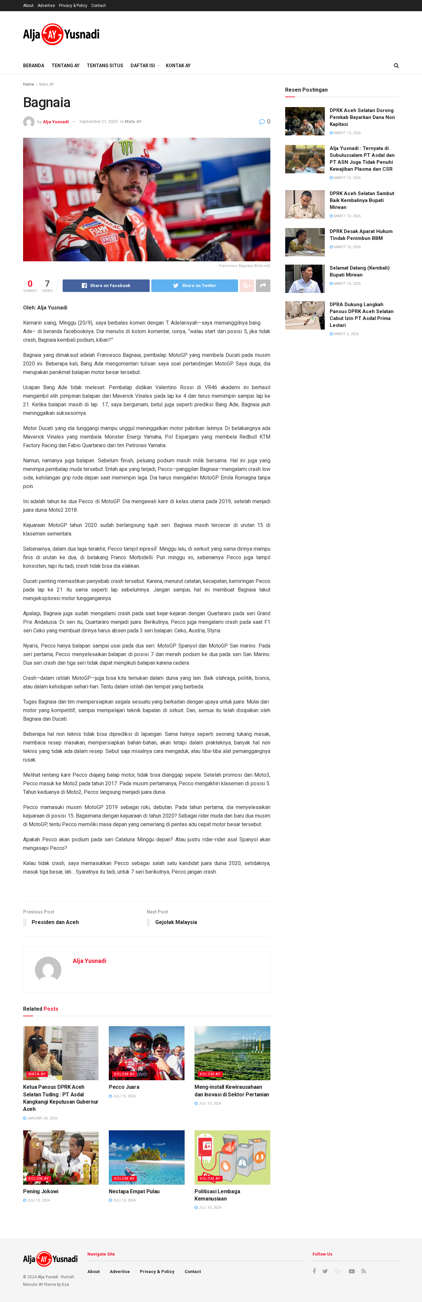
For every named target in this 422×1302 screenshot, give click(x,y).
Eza (65, 1284)
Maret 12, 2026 (347, 178)
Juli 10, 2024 (124, 1096)
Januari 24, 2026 (41, 1118)
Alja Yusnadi (56, 121)
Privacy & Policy (73, 5)
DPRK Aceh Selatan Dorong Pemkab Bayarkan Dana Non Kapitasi (362, 117)
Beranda (33, 65)
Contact (98, 5)
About (28, 5)
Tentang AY (65, 65)
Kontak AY (178, 65)
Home (28, 84)
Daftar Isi (143, 65)
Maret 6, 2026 (346, 334)
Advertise (46, 5)
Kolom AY (124, 1074)
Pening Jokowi (40, 1191)
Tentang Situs (105, 65)
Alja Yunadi (48, 1277)
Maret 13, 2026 (347, 133)
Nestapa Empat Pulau (134, 1191)
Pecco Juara (124, 1087)
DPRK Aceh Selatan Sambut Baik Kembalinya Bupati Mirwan (362, 200)
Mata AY (46, 84)
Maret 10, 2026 (347, 216)
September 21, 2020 (98, 121)
